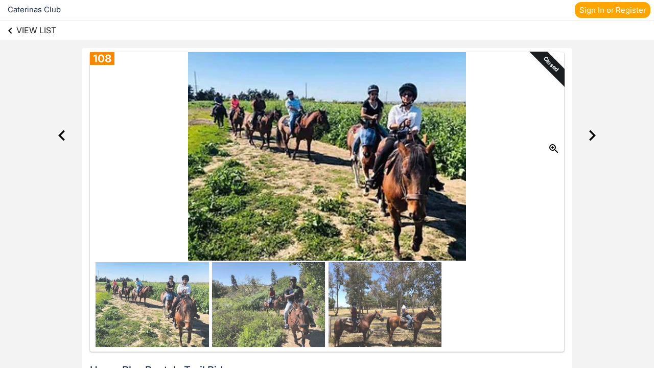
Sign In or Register (612, 10)
